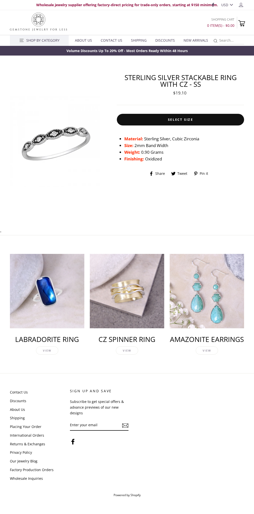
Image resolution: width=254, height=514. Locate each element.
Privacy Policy (21, 452)
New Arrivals (196, 40)
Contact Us (111, 40)
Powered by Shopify (127, 495)
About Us (83, 40)
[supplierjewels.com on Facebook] (73, 441)
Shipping (139, 40)
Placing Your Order (25, 426)
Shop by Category (43, 40)
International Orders (27, 435)
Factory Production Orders (32, 469)
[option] (127, 51)
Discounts (165, 40)
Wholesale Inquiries (26, 478)
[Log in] (241, 4)
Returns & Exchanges (27, 444)
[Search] (215, 41)
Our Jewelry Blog (23, 461)
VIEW (47, 350)
